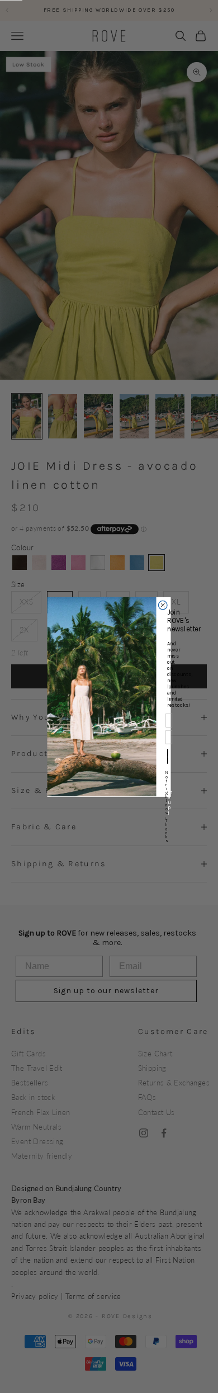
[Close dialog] (162, 605)
